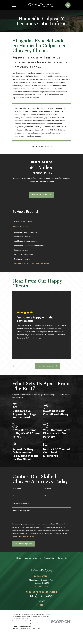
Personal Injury (49, 558)
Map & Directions (41, 586)
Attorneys (37, 558)
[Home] (40, 5)
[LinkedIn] (46, 605)
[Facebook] (37, 605)
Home (18, 558)
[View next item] (51, 188)
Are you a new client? (21, 503)
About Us (27, 558)
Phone (15, 496)
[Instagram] (41, 605)
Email (45, 496)
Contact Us (62, 558)
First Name (16, 488)
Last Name (47, 488)
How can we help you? (21, 510)
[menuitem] (41, 221)
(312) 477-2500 (41, 595)
